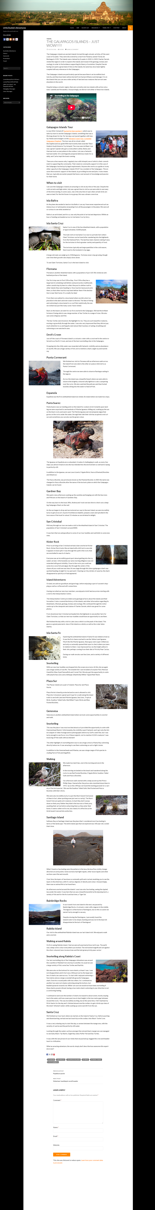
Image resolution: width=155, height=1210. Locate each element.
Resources (95, 27)
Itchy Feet (116, 27)
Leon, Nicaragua (7, 91)
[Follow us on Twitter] (7, 39)
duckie (61, 49)
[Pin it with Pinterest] (54, 1054)
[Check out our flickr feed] (16, 39)
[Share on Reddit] (52, 1054)
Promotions (6, 58)
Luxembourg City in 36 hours (11, 79)
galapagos (61, 1059)
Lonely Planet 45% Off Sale (10, 82)
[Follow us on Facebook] (4, 39)
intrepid (85, 1059)
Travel (49, 39)
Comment (57, 1100)
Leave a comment (72, 49)
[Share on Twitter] (49, 1054)
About (124, 27)
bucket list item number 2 (73, 131)
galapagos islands (73, 1059)
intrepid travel (96, 1059)
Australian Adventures (9, 51)
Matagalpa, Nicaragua (9, 89)
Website (56, 1145)
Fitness (5, 53)
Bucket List (85, 27)
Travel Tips (105, 27)
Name (56, 1127)
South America (53, 1062)
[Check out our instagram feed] (13, 39)
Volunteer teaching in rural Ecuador (65, 1080)
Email (55, 1136)
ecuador (51, 1059)
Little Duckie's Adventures (14, 28)
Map (78, 27)
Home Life (6, 56)
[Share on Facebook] (47, 1054)
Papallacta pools (59, 1072)
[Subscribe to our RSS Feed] (10, 39)
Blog (72, 27)
